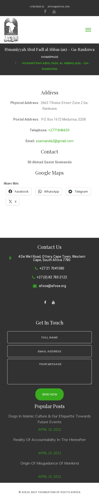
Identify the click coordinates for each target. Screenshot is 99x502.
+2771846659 (58, 130)
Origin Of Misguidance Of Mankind (49, 463)
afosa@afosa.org (59, 7)
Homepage (49, 57)
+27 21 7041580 (51, 268)
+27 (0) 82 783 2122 (52, 277)
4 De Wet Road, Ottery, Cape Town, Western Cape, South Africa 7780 (51, 258)
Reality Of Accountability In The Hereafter (49, 439)
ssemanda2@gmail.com (55, 141)
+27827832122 (36, 7)
